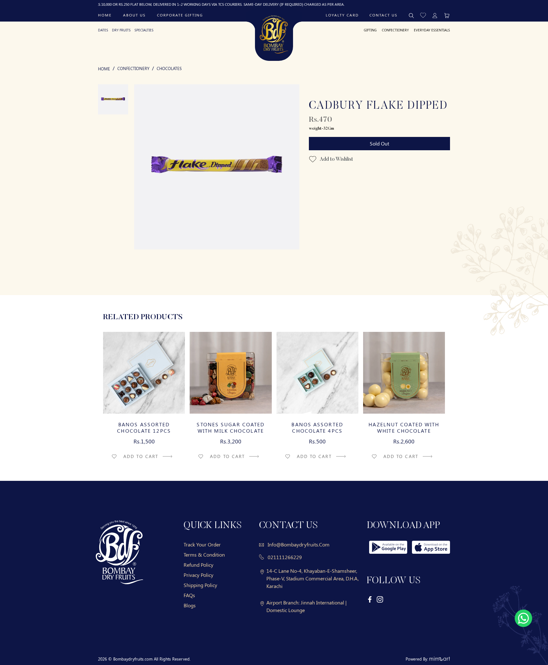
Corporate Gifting (180, 14)
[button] (423, 14)
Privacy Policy (198, 574)
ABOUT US (134, 14)
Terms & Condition (204, 554)
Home (105, 14)
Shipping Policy (200, 585)
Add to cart (141, 456)
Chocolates (169, 68)
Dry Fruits (121, 30)
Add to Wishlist (336, 159)
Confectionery (395, 30)
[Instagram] (380, 599)
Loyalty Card (342, 14)
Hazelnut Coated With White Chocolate (404, 427)
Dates (103, 30)
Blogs (190, 605)
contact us (383, 14)
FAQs (189, 595)
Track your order (202, 544)
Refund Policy (198, 564)
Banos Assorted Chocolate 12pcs (144, 427)
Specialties (143, 30)
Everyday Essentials (432, 30)
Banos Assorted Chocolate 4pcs (317, 427)
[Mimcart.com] (439, 659)
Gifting (370, 30)
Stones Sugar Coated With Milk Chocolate (230, 427)
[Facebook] (370, 599)
